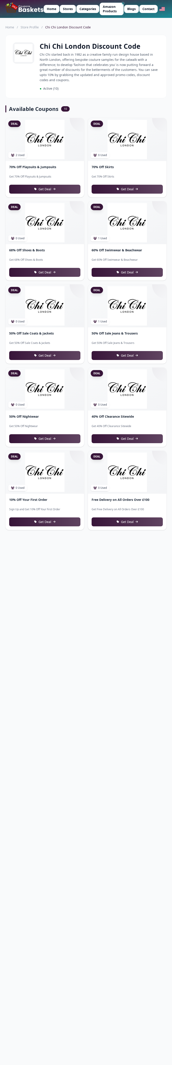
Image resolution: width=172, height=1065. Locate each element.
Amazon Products (110, 8)
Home (51, 9)
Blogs (131, 9)
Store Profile (30, 27)
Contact (148, 9)
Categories (88, 9)
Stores (68, 9)
